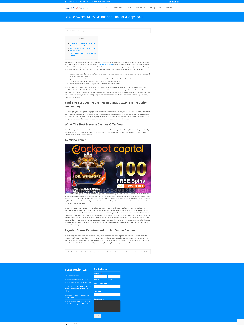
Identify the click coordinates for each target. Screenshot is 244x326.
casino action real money (105, 64)
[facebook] (170, 2)
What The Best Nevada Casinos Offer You (83, 48)
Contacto (169, 8)
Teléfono (98, 291)
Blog (160, 8)
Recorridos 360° (140, 8)
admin (93, 31)
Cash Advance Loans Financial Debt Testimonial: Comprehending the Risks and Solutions (78, 288)
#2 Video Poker (74, 51)
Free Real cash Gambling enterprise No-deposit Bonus (84, 252)
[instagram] (178, 2)
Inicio (107, 8)
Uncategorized (82, 31)
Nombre (98, 273)
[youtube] (175, 2)
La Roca (128, 8)
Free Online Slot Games (72, 276)
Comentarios (99, 299)
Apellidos (110, 279)
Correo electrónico (102, 283)
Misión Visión (118, 8)
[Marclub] (75, 7)
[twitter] (173, 2)
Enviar (97, 316)
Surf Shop (152, 8)
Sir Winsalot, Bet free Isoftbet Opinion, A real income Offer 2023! (128, 252)
